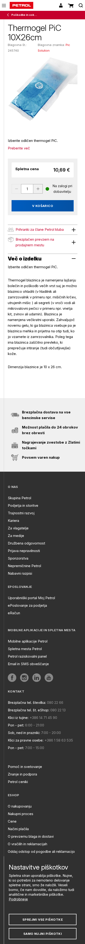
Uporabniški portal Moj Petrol (31, 598)
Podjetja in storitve (23, 505)
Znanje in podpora (22, 774)
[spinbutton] (27, 189)
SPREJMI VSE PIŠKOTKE (42, 919)
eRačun (14, 613)
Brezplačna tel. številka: (27, 702)
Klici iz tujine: (18, 717)
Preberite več (19, 148)
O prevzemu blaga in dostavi (31, 836)
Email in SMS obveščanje (28, 664)
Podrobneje (18, 899)
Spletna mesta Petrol (25, 649)
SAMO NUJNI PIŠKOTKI (42, 934)
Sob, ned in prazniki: (24, 732)
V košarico (42, 206)
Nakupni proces (20, 814)
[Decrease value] (16, 189)
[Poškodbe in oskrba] (9, 15)
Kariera (13, 520)
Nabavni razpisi (20, 573)
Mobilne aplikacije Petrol (27, 641)
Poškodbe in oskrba (24, 14)
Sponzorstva (18, 558)
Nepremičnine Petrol (24, 566)
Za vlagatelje (18, 528)
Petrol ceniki (18, 781)
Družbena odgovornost (26, 543)
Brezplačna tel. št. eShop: (28, 710)
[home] (21, 5)
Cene (12, 821)
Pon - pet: (16, 725)
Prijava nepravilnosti (24, 550)
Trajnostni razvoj (21, 513)
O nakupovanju (20, 806)
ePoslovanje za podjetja (27, 605)
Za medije (16, 535)
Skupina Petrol (19, 498)
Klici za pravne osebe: (25, 740)
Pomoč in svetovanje (25, 766)
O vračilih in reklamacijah (27, 844)
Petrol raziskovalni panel (27, 656)
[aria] (12, 677)
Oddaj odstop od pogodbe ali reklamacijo (41, 851)
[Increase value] (38, 189)
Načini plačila (18, 829)
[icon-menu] (4, 6)
